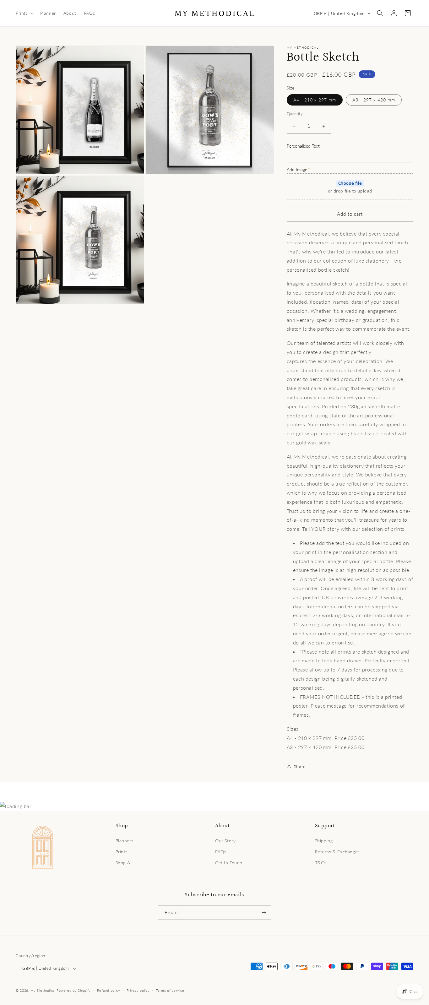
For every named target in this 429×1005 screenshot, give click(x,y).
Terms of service (170, 990)
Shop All (124, 862)
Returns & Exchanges (337, 851)
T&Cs (320, 862)
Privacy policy (138, 990)
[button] (24, 13)
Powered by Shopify (74, 990)
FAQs (220, 851)
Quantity (295, 113)
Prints (122, 851)
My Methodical (43, 990)
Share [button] (300, 766)
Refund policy (108, 990)
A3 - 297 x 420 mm (373, 99)
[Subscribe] (264, 912)
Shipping (324, 840)
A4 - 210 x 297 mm (314, 99)
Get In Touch (228, 862)
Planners (124, 840)
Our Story (225, 840)
